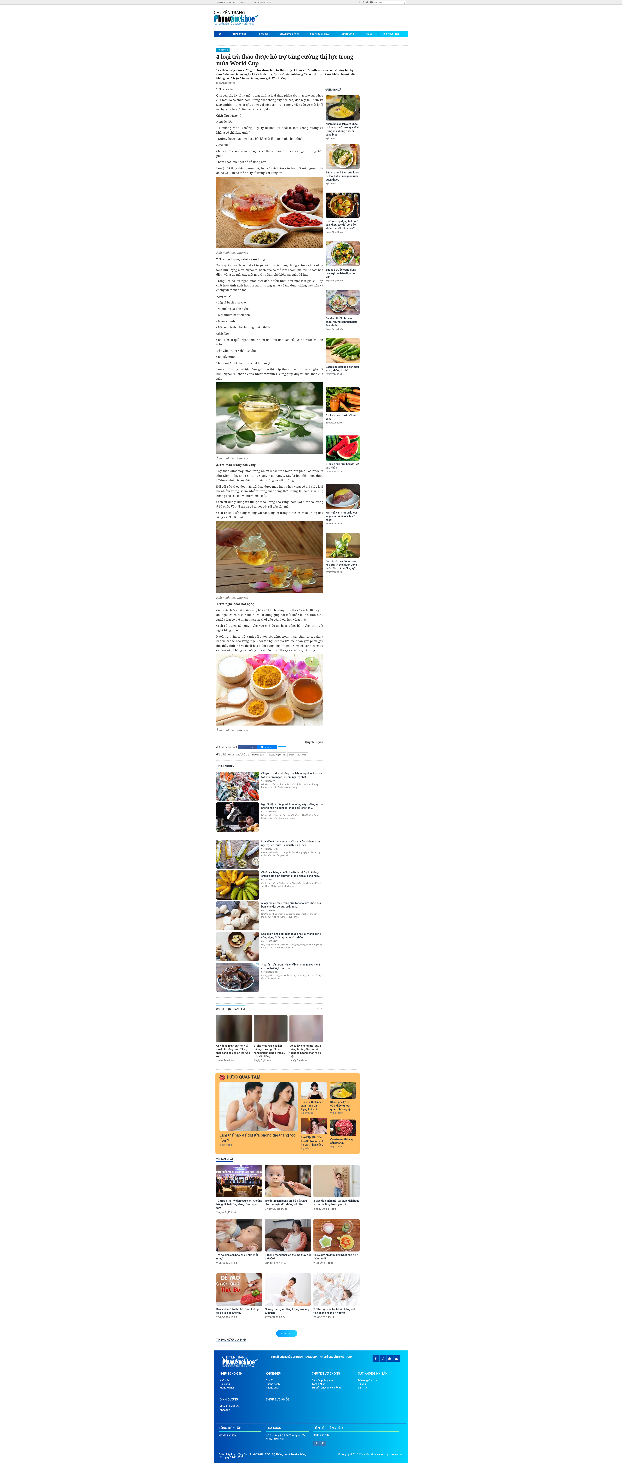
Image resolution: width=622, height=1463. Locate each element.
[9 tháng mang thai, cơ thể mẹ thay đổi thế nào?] (288, 1235)
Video (369, 34)
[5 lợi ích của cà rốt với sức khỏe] (343, 399)
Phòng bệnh (273, 1384)
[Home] (220, 34)
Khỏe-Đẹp (263, 34)
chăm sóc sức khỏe (297, 754)
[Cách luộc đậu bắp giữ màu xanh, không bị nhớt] (343, 350)
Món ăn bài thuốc (230, 1406)
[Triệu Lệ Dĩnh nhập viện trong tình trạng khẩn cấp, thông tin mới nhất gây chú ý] (314, 1090)
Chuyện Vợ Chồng (289, 34)
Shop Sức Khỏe (391, 34)
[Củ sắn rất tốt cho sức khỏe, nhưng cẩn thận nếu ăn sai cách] (343, 302)
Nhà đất (224, 1380)
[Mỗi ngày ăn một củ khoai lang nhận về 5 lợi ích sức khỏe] (343, 496)
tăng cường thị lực (277, 754)
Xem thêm (287, 1333)
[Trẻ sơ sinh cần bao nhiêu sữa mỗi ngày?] (239, 1235)
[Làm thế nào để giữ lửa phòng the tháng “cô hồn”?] (258, 1106)
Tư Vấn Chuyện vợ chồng (326, 1387)
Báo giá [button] (320, 1443)
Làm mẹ (363, 1387)
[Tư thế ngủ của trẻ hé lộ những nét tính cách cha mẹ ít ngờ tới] (336, 1289)
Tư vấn (362, 1384)
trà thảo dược (258, 754)
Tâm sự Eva (318, 1384)
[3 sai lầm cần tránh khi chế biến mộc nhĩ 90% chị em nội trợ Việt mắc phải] (237, 977)
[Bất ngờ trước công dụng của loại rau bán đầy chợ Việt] (343, 253)
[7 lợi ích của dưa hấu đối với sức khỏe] (343, 448)
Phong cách (272, 1387)
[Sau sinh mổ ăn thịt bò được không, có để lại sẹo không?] (239, 1289)
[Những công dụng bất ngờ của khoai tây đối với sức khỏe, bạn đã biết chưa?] (343, 205)
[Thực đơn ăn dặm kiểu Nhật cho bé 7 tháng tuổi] (336, 1235)
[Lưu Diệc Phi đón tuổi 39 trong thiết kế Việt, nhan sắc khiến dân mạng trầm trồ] (314, 1126)
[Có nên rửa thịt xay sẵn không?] (343, 1128)
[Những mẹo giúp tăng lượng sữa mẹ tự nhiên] (288, 1289)
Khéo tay (225, 1410)
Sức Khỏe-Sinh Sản (320, 34)
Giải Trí (270, 1380)
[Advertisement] (342, 631)
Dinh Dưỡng (348, 34)
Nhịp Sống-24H (239, 34)
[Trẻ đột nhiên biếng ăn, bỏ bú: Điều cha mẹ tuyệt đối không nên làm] (288, 1181)
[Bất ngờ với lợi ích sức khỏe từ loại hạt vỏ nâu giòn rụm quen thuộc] (343, 156)
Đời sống (225, 1384)
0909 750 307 (321, 1435)
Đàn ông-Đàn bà (367, 1380)
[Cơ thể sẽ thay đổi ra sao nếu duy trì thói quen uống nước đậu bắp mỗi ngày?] (343, 545)
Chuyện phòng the (322, 1380)
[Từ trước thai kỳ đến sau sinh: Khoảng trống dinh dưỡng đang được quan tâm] (239, 1181)
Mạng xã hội (227, 1387)
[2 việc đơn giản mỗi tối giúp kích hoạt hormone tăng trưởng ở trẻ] (336, 1181)
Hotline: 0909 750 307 (262, 2)
